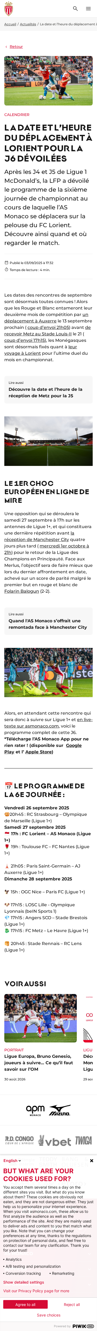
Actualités (28, 24)
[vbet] (54, 1140)
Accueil (10, 24)
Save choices (48, 1315)
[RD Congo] (19, 1140)
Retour (16, 46)
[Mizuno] (60, 1110)
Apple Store (38, 751)
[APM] (35, 1110)
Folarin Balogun (21, 591)
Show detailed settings (23, 1282)
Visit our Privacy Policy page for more (36, 1291)
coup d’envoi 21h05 (48, 327)
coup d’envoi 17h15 (24, 340)
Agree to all (25, 1304)
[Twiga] (83, 1140)
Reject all (72, 1304)
